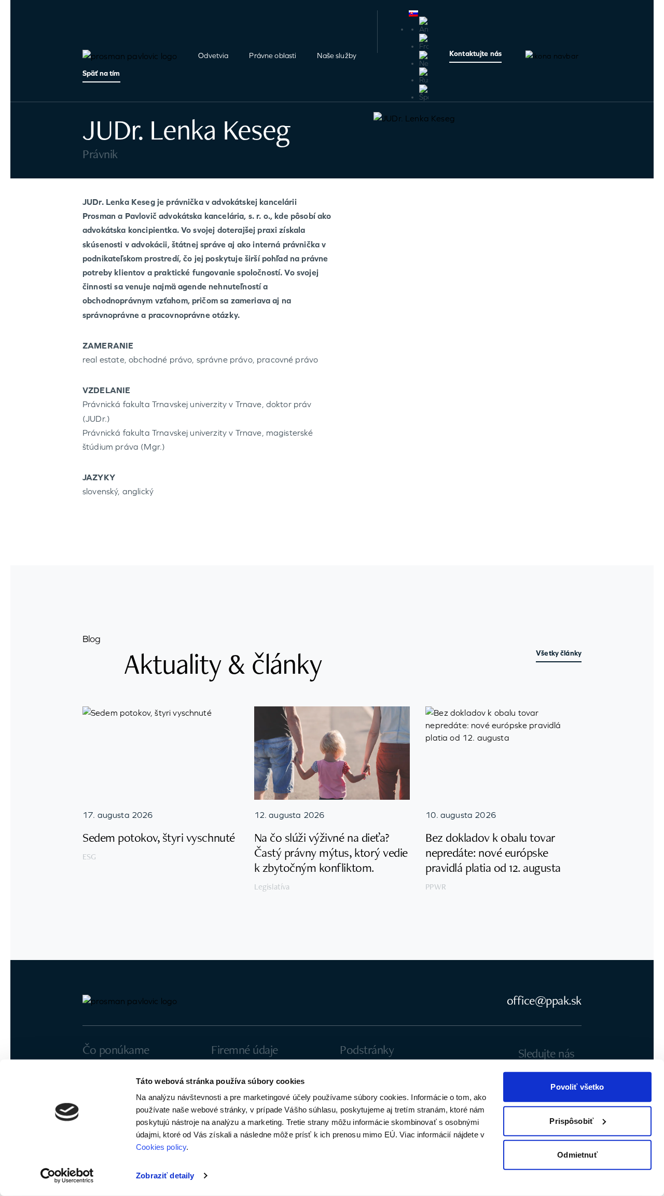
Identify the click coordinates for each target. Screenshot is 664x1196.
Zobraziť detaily (165, 1175)
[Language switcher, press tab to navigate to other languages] (418, 13)
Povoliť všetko (577, 1086)
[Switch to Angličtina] (423, 25)
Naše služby (336, 55)
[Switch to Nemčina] (423, 59)
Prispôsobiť (571, 1120)
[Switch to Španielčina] (423, 93)
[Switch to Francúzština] (423, 42)
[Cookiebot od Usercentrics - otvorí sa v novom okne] (67, 1176)
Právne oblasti (272, 55)
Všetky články (559, 653)
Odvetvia (213, 55)
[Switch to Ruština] (423, 76)
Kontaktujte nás (475, 53)
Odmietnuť (577, 1154)
